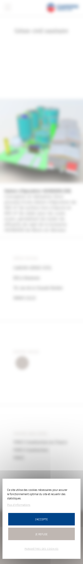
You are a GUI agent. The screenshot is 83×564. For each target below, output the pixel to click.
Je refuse (41, 534)
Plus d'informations (18, 504)
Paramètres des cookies (41, 548)
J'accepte (41, 519)
